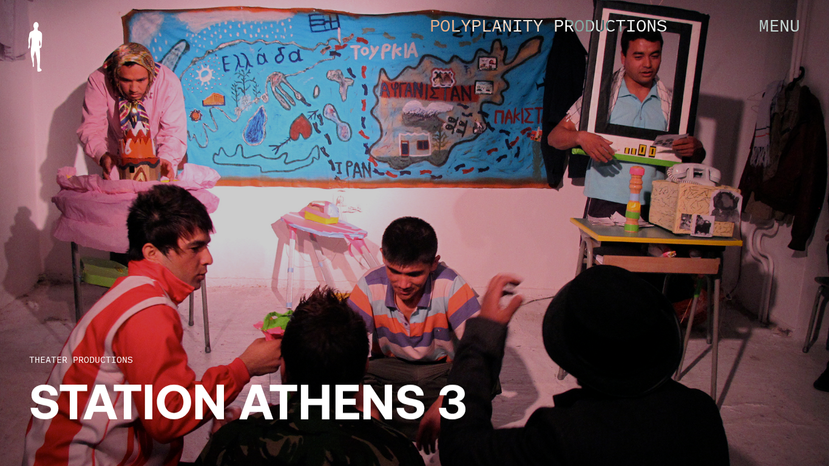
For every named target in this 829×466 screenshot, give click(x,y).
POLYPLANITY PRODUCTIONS (548, 25)
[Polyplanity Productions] (35, 47)
